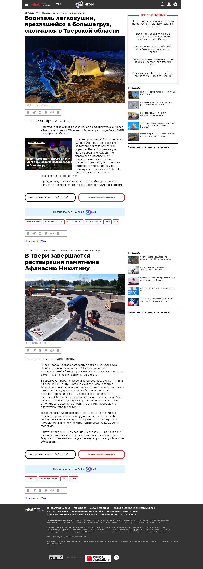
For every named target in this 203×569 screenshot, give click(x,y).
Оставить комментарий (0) (101, 197)
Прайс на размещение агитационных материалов (72, 514)
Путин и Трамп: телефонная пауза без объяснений (158, 93)
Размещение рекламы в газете (122, 511)
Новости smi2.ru (35, 241)
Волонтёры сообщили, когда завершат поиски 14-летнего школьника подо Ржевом (153, 37)
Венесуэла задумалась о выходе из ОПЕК (157, 289)
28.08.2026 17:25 (32, 251)
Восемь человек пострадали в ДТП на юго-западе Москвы (157, 279)
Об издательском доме (58, 508)
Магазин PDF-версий (100, 508)
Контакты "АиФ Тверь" (57, 511)
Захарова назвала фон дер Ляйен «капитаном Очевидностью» (156, 300)
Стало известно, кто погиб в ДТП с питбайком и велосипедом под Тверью (153, 49)
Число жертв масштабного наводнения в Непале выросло (155, 258)
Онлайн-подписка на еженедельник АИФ (134, 508)
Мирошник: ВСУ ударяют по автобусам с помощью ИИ (154, 268)
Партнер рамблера (74, 557)
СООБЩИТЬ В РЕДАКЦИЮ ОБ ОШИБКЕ (118, 514)
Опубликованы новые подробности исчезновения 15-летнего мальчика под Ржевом (153, 24)
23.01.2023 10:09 (32, 13)
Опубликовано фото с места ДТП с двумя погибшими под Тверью (153, 74)
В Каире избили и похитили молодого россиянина (154, 114)
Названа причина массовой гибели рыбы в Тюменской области (157, 135)
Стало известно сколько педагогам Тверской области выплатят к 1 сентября (153, 62)
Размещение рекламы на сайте (87, 511)
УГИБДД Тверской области (38, 105)
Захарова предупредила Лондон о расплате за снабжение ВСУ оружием (157, 125)
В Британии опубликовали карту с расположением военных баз (157, 103)
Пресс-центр (80, 508)
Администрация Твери (36, 343)
